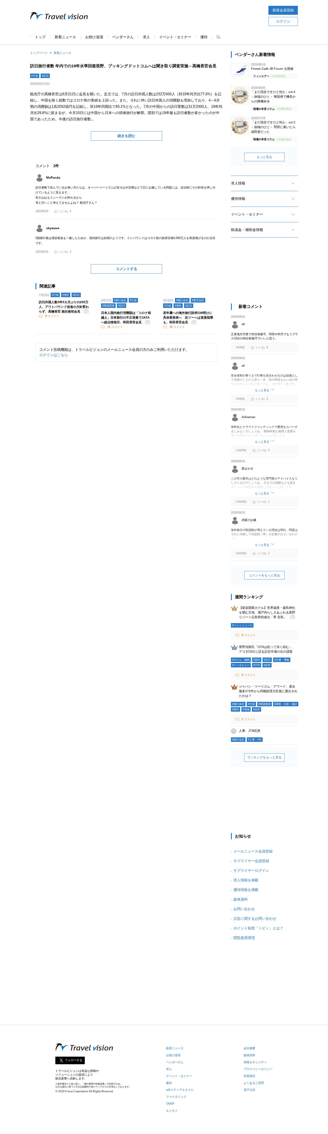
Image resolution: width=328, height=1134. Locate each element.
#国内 (256, 659)
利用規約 (249, 1076)
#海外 (65, 294)
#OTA (256, 665)
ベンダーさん (123, 37)
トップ (40, 37)
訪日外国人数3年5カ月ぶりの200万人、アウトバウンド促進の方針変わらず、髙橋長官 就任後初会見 (64, 306)
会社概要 (249, 1048)
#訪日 (45, 75)
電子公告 (249, 1090)
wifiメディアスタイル (179, 1090)
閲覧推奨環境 (244, 938)
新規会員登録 (283, 10)
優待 (204, 37)
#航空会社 (198, 300)
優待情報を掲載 (245, 890)
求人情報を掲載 (245, 880)
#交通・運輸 (281, 659)
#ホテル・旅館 (241, 659)
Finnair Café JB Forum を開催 (272, 68)
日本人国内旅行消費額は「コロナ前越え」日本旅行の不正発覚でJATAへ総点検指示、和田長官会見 (126, 317)
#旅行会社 (120, 300)
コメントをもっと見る (264, 575)
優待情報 (238, 199)
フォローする (73, 1060)
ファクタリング (176, 1096)
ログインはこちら (53, 355)
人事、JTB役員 (249, 730)
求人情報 (238, 183)
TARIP (170, 1103)
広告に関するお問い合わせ (254, 918)
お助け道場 (94, 37)
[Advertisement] (178, 15)
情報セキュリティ (255, 1062)
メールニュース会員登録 (253, 851)
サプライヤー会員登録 (251, 861)
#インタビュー (241, 665)
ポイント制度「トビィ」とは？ (258, 928)
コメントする (126, 269)
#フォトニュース (242, 625)
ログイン (283, 21)
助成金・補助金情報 (247, 230)
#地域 (246, 709)
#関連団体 (108, 305)
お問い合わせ (244, 909)
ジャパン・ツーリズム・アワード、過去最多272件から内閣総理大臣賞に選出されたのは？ (268, 691)
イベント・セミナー (175, 37)
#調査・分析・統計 (285, 704)
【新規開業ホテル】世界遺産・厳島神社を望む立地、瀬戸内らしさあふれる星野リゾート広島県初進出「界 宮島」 (267, 612)
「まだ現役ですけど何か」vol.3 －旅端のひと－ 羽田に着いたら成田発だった (273, 127)
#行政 (34, 75)
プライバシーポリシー (258, 1069)
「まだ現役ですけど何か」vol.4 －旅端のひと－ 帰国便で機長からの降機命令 (273, 96)
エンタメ (172, 1110)
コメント (52, 316)
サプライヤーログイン (251, 870)
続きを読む (126, 136)
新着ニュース (65, 37)
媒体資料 (240, 899)
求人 (146, 37)
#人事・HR (255, 739)
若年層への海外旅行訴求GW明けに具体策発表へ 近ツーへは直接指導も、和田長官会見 (188, 317)
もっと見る (264, 157)
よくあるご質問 (254, 1083)
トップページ (39, 53)
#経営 (267, 665)
